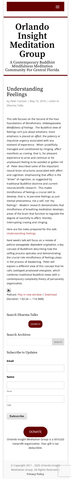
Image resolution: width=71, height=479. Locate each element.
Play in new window (30, 294)
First (9, 391)
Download (51, 294)
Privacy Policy (35, 474)
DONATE (35, 432)
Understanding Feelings (21, 233)
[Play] (9, 290)
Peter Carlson (18, 101)
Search (35, 324)
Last (9, 405)
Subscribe (17, 416)
